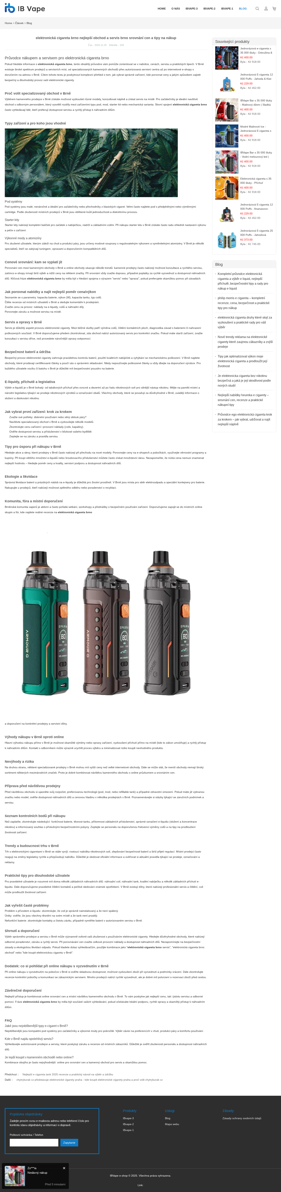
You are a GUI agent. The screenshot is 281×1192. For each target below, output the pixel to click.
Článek (19, 23)
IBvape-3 (192, 8)
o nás (175, 8)
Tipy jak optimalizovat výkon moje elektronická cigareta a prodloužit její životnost (242, 361)
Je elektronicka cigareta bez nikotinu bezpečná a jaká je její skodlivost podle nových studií (244, 380)
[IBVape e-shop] (25, 10)
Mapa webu (172, 1124)
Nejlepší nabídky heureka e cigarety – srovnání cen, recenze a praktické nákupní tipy (243, 399)
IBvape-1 (227, 8)
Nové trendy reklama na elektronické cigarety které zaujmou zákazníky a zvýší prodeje (245, 341)
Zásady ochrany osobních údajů (242, 1118)
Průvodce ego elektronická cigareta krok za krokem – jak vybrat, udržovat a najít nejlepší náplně (245, 419)
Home (162, 8)
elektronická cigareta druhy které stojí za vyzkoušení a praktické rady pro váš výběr (245, 322)
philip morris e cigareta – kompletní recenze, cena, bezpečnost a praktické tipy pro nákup (244, 302)
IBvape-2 (209, 8)
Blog (243, 8)
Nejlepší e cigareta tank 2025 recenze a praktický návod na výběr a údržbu (68, 1074)
